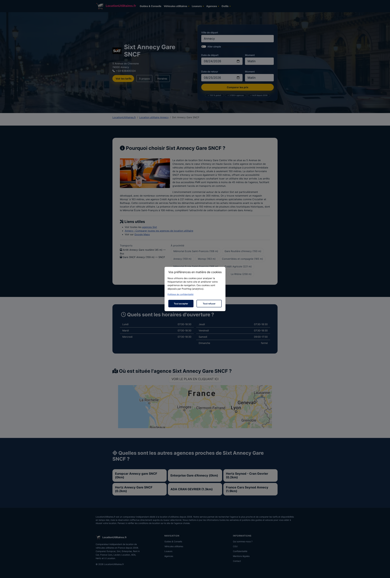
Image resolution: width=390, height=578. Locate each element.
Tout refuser (209, 303)
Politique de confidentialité (180, 294)
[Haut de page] (385, 572)
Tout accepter (181, 303)
